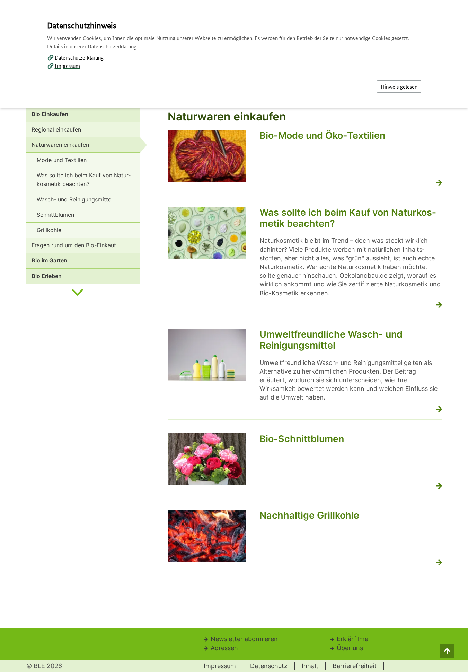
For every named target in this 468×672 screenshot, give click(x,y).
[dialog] (234, 336)
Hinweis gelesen (399, 86)
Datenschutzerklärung (79, 57)
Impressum (67, 65)
